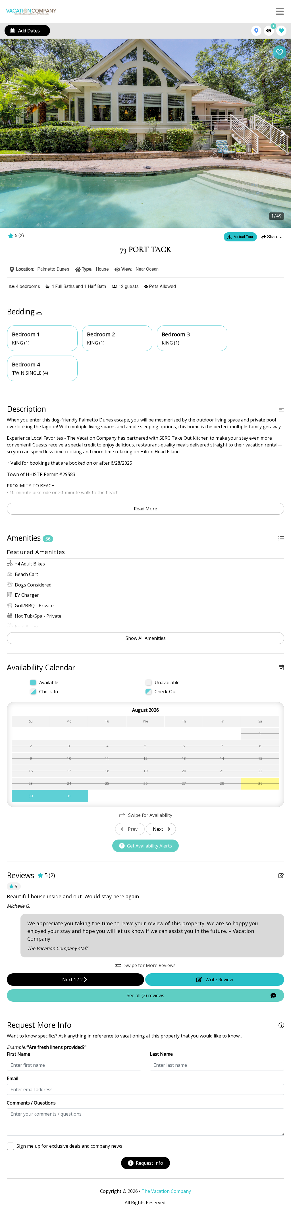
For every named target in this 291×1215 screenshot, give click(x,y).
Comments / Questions (31, 1103)
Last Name (161, 1054)
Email (12, 1078)
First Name (18, 1054)
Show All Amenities (146, 638)
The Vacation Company (166, 1191)
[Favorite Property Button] (279, 52)
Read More (145, 509)
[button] (8, 133)
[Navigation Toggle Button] (279, 11)
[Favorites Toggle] (281, 31)
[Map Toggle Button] (256, 31)
